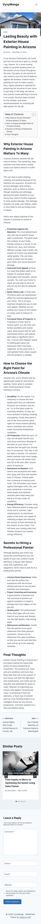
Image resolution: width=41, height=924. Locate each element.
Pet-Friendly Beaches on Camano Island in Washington (30, 725)
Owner (8, 52)
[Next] (35, 775)
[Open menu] (36, 4)
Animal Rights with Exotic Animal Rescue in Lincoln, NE (10, 725)
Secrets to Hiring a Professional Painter (19, 130)
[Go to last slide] (6, 775)
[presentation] (20, 763)
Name (7, 863)
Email (7, 874)
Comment (9, 832)
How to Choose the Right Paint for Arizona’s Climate (20, 124)
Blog (5, 32)
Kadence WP (25, 917)
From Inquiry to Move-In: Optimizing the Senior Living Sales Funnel (20, 783)
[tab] (16, 801)
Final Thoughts (12, 134)
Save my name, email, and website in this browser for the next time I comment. (20, 893)
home (14, 474)
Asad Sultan (11, 790)
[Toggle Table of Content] (32, 114)
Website (8, 885)
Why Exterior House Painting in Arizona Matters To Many (18, 119)
